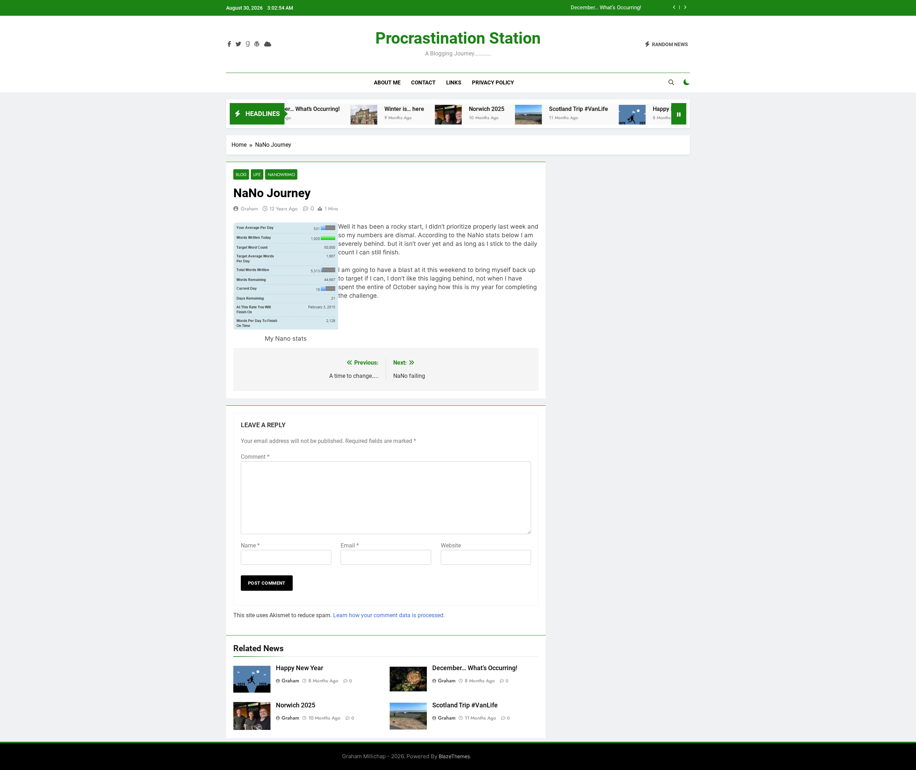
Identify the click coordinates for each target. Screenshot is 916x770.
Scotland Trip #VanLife (557, 109)
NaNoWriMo (281, 174)
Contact (423, 82)
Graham (249, 208)
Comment (255, 456)
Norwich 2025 (465, 109)
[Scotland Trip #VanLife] (507, 118)
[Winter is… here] (342, 118)
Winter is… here (383, 109)
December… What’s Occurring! (606, 8)
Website (451, 545)
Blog (241, 174)
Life (257, 174)
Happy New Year (653, 109)
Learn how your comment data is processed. (389, 615)
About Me (387, 82)
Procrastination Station (458, 38)
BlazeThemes (454, 756)
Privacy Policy (493, 82)
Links (453, 82)
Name (250, 545)
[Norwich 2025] (427, 118)
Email (350, 545)
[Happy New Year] (611, 118)
